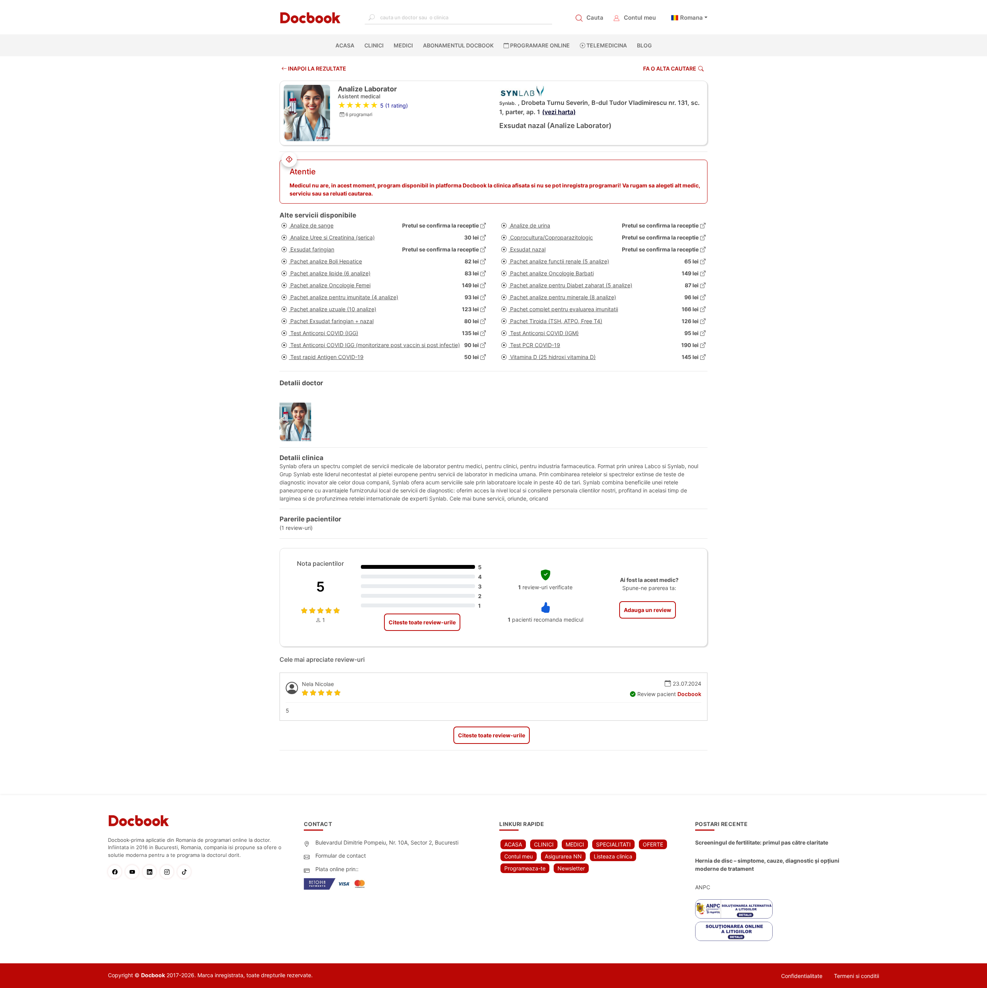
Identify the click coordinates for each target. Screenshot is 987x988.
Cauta (594, 17)
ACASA (346, 45)
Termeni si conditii (856, 976)
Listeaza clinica (613, 856)
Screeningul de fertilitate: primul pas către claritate (761, 842)
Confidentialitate (801, 976)
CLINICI (374, 45)
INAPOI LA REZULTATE (316, 68)
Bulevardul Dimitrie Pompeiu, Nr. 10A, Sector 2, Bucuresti (386, 842)
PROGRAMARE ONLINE (539, 45)
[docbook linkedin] (151, 871)
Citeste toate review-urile (422, 622)
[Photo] (298, 422)
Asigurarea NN (563, 856)
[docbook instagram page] (168, 871)
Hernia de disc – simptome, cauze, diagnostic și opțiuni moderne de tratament (767, 864)
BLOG (644, 45)
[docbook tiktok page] (186, 871)
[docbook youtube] (134, 871)
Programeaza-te (525, 868)
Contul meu (640, 17)
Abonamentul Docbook (458, 45)
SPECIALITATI (613, 844)
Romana (691, 17)
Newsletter (571, 868)
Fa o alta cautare (669, 68)
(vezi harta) (559, 112)
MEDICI (403, 45)
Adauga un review (647, 610)
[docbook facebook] (116, 871)
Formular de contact (340, 855)
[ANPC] (734, 909)
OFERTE (653, 844)
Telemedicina (606, 45)
